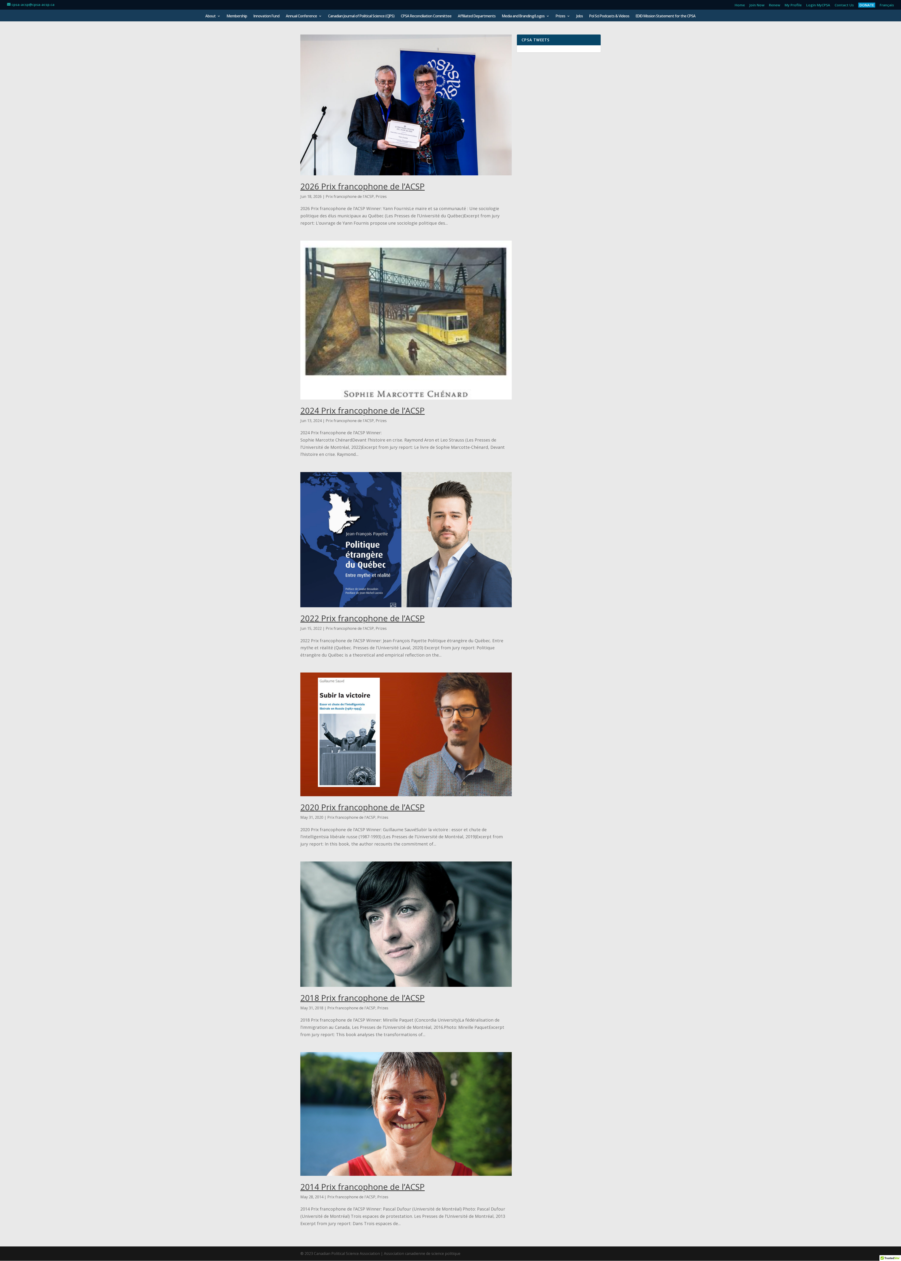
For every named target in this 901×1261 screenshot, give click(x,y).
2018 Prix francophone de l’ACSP (362, 997)
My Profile (793, 5)
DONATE (866, 5)
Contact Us (844, 5)
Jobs (579, 16)
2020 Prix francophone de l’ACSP (362, 807)
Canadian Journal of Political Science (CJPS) (361, 16)
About (210, 16)
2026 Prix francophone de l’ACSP (362, 186)
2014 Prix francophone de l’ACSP (362, 1186)
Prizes (560, 16)
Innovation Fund (266, 16)
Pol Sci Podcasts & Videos (609, 16)
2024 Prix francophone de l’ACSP (362, 410)
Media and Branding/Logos (523, 16)
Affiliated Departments (477, 16)
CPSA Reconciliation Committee (426, 16)
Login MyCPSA (818, 5)
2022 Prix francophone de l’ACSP (362, 618)
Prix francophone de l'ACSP (350, 196)
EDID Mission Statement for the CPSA (665, 16)
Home (740, 5)
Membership (237, 16)
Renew (774, 5)
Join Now (756, 5)
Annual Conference (301, 16)
